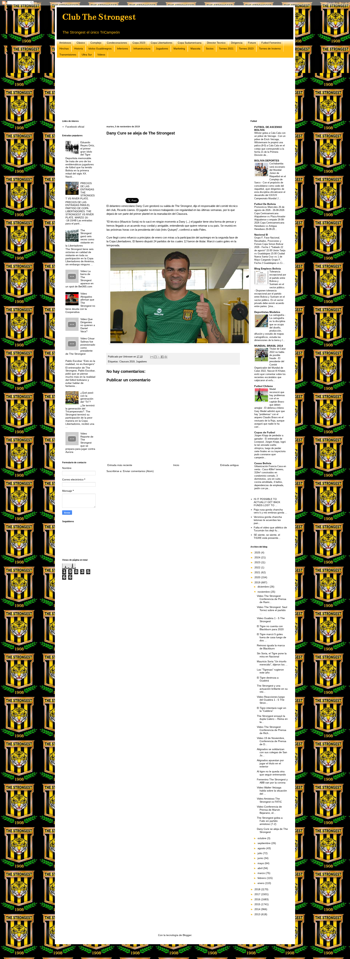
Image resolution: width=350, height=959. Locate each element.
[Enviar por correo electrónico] (152, 357)
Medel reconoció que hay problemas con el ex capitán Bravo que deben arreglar (269, 398)
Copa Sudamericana (189, 42)
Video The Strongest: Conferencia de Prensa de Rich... (271, 730)
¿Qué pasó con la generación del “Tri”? (86, 397)
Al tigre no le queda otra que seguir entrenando (271, 773)
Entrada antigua (229, 465)
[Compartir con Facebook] (162, 357)
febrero (262, 878)
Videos (101, 54)
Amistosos (65, 42)
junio (261, 858)
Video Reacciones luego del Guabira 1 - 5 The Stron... (271, 699)
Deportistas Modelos (267, 312)
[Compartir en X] (159, 357)
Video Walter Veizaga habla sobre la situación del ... (272, 790)
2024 (257, 557)
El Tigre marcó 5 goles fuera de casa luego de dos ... (271, 637)
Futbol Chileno (263, 386)
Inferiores (122, 48)
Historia (78, 48)
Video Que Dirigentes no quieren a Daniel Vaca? (87, 325)
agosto (262, 848)
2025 (257, 552)
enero (261, 883)
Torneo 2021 (226, 48)
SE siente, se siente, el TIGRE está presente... (267, 536)
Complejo (95, 42)
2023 (257, 562)
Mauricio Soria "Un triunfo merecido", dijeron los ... (272, 663)
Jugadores (162, 48)
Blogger (187, 935)
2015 (257, 904)
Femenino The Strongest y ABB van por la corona (272, 781)
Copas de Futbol (264, 432)
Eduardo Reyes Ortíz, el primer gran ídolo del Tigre (87, 148)
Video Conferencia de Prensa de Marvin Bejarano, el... (269, 809)
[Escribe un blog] (155, 357)
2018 (257, 889)
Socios (209, 48)
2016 (257, 899)
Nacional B (261, 234)
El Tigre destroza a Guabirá (268, 679)
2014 (257, 909)
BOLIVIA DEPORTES (266, 160)
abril (260, 868)
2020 (257, 577)
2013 (257, 914)
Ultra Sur (87, 54)
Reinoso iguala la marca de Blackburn (271, 647)
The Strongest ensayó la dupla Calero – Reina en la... (272, 719)
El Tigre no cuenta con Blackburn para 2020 (270, 628)
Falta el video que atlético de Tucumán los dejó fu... (270, 529)
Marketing (179, 48)
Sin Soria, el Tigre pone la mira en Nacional (272, 655)
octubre (262, 838)
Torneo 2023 (246, 48)
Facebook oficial (74, 126)
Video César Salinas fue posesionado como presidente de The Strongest (80, 346)
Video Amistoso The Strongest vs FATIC (269, 800)
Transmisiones (67, 54)
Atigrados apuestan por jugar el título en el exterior (270, 763)
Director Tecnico (216, 42)
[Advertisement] (171, 88)
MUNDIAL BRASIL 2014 (268, 345)
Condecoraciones (117, 42)
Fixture (252, 42)
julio (260, 853)
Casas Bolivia (262, 463)
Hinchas (64, 48)
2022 (257, 567)
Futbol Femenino (271, 42)
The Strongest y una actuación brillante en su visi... (272, 688)
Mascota (195, 48)
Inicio (176, 465)
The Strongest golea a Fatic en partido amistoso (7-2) (270, 820)
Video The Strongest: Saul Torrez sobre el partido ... (272, 610)
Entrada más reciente (119, 465)
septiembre (264, 843)
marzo (262, 873)
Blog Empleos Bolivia (267, 268)
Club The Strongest (99, 17)
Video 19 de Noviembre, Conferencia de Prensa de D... (271, 741)
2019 (257, 582)
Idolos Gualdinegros (100, 48)
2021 (257, 572)
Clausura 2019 (127, 361)
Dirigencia (236, 42)
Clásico (81, 42)
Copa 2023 (139, 42)
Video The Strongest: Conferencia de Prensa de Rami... (271, 599)
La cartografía (277, 315)
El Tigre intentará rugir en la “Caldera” (271, 709)
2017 (257, 894)
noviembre (264, 591)
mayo (261, 863)
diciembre (264, 586)
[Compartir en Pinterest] (166, 357)
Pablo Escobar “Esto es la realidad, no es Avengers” (80, 362)
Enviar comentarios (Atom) (138, 471)
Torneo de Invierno (270, 48)
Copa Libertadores (161, 42)
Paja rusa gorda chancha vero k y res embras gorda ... (270, 511)
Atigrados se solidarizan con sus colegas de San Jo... (272, 752)
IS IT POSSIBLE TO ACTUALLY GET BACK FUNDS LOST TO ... (267, 502)
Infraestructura (141, 48)
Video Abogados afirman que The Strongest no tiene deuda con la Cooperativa (80, 302)
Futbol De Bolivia (265, 204)
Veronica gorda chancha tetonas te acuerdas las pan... (268, 520)
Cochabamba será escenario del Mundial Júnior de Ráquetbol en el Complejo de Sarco (270, 173)
